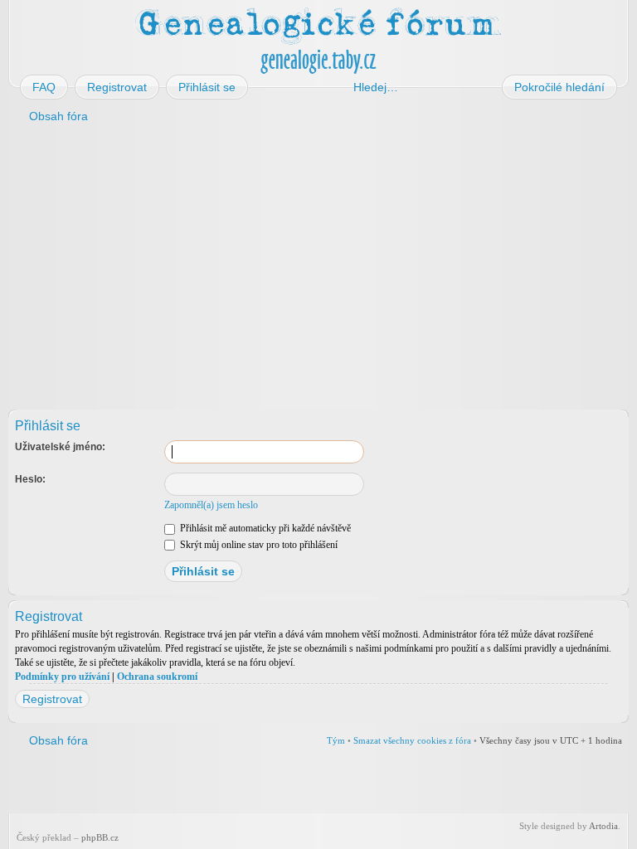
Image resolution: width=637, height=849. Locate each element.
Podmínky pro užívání (62, 676)
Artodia (603, 826)
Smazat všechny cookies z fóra (412, 740)
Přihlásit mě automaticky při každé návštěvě (264, 528)
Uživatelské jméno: (60, 447)
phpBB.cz (100, 837)
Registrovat (52, 699)
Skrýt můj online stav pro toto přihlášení (257, 545)
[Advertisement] (318, 264)
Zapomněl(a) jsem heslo (211, 505)
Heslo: (30, 479)
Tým (336, 740)
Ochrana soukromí (157, 676)
